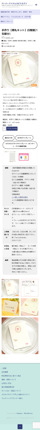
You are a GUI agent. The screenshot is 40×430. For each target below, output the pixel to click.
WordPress (28, 413)
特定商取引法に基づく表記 (11, 376)
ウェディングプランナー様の (12, 398)
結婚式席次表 (5, 12)
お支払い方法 (6, 383)
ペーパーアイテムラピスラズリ (14, 3)
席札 (30, 12)
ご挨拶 (4, 368)
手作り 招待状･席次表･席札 (17, 41)
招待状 (25, 12)
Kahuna (19, 413)
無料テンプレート (7, 21)
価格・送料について (9, 379)
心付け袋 (28, 17)
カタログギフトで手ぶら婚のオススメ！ (16, 394)
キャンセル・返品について (11, 391)
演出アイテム (5, 17)
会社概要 (5, 372)
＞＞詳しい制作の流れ (20, 197)
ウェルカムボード (17, 17)
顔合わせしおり (16, 12)
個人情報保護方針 (8, 387)
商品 (5, 41)
